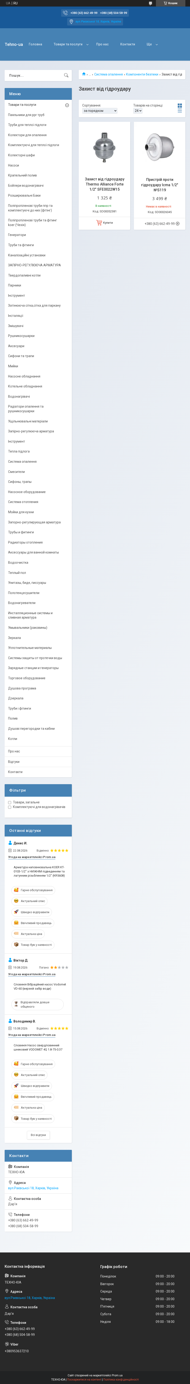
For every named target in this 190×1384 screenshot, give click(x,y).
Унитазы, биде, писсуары (27, 583)
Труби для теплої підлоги (27, 125)
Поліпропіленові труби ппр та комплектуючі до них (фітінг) (30, 208)
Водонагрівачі (19, 396)
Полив (13, 718)
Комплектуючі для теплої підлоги (33, 145)
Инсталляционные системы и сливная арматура (30, 615)
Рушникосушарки (21, 336)
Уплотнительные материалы (30, 648)
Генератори (17, 235)
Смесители (16, 472)
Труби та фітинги (21, 245)
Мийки (13, 366)
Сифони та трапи (21, 356)
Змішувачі (15, 326)
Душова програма (22, 688)
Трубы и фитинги (21, 532)
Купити (108, 222)
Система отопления (23, 502)
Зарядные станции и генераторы (33, 668)
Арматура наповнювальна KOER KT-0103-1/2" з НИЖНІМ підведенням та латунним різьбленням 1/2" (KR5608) (39, 871)
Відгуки (13, 762)
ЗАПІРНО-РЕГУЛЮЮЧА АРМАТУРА (34, 265)
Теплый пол (17, 573)
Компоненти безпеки (142, 74)
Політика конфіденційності (121, 1379)
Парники (14, 285)
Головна (35, 44)
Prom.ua (117, 1375)
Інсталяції (15, 316)
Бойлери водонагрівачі (26, 185)
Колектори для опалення (27, 135)
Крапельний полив (22, 175)
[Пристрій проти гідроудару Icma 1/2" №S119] (159, 147)
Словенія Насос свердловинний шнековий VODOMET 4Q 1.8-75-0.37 (38, 1047)
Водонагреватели (21, 603)
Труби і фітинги (19, 708)
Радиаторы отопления (25, 542)
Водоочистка (18, 562)
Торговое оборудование (26, 678)
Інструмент (16, 295)
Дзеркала (15, 698)
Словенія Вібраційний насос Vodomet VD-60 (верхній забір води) (40, 986)
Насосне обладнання (24, 376)
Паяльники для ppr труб (26, 115)
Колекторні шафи (21, 155)
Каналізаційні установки (26, 255)
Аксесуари (16, 346)
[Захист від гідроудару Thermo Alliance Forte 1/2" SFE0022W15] (104, 147)
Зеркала (14, 638)
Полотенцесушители (23, 593)
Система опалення (108, 74)
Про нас (102, 44)
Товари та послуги (68, 44)
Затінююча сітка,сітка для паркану (34, 305)
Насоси (13, 165)
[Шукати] (66, 75)
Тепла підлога (19, 451)
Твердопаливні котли (24, 275)
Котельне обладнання (25, 386)
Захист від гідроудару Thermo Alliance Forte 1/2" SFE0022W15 (104, 184)
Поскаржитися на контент (84, 1379)
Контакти (127, 44)
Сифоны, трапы (20, 482)
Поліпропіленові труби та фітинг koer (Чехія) (32, 222)
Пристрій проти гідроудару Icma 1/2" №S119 (159, 184)
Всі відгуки (38, 1135)
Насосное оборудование (27, 492)
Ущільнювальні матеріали (28, 421)
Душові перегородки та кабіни (31, 728)
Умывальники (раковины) (27, 627)
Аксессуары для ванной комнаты (33, 552)
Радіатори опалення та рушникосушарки (26, 409)
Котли (12, 739)
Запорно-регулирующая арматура (34, 522)
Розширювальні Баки (24, 195)
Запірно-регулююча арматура (31, 431)
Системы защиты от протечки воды (35, 658)
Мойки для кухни (21, 512)
